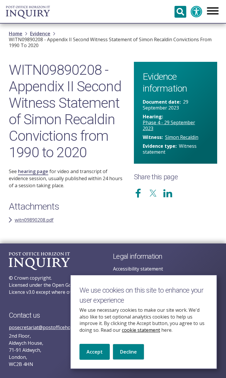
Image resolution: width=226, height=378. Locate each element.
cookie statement (141, 330)
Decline (128, 352)
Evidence (40, 34)
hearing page (33, 171)
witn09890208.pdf (34, 220)
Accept (95, 352)
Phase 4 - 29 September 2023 (169, 125)
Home (15, 34)
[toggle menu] (212, 11)
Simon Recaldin (181, 137)
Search (180, 12)
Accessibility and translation (196, 12)
